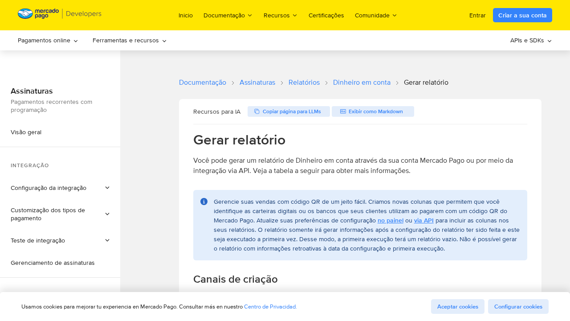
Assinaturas (257, 82)
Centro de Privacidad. (270, 306)
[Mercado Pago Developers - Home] (60, 15)
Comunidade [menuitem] (372, 15)
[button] (60, 188)
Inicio (186, 15)
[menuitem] (48, 40)
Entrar (477, 15)
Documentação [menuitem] (224, 15)
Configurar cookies (518, 306)
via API (424, 220)
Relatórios (304, 82)
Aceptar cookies (457, 306)
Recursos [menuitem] (277, 15)
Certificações (326, 15)
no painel (390, 220)
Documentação (202, 82)
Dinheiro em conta (362, 82)
